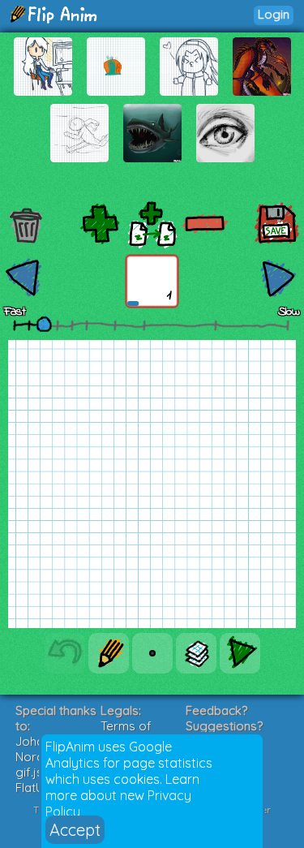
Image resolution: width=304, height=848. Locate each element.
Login (273, 14)
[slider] (44, 324)
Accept (75, 830)
